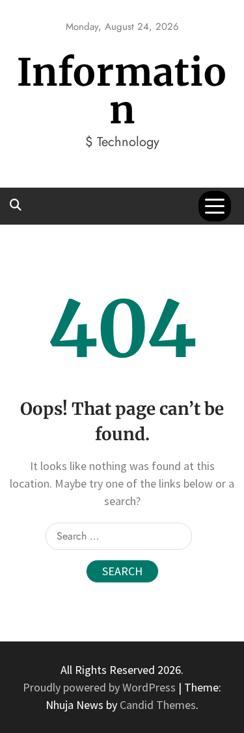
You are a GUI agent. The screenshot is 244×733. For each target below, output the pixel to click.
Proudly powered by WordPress (100, 687)
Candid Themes (158, 704)
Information (122, 91)
